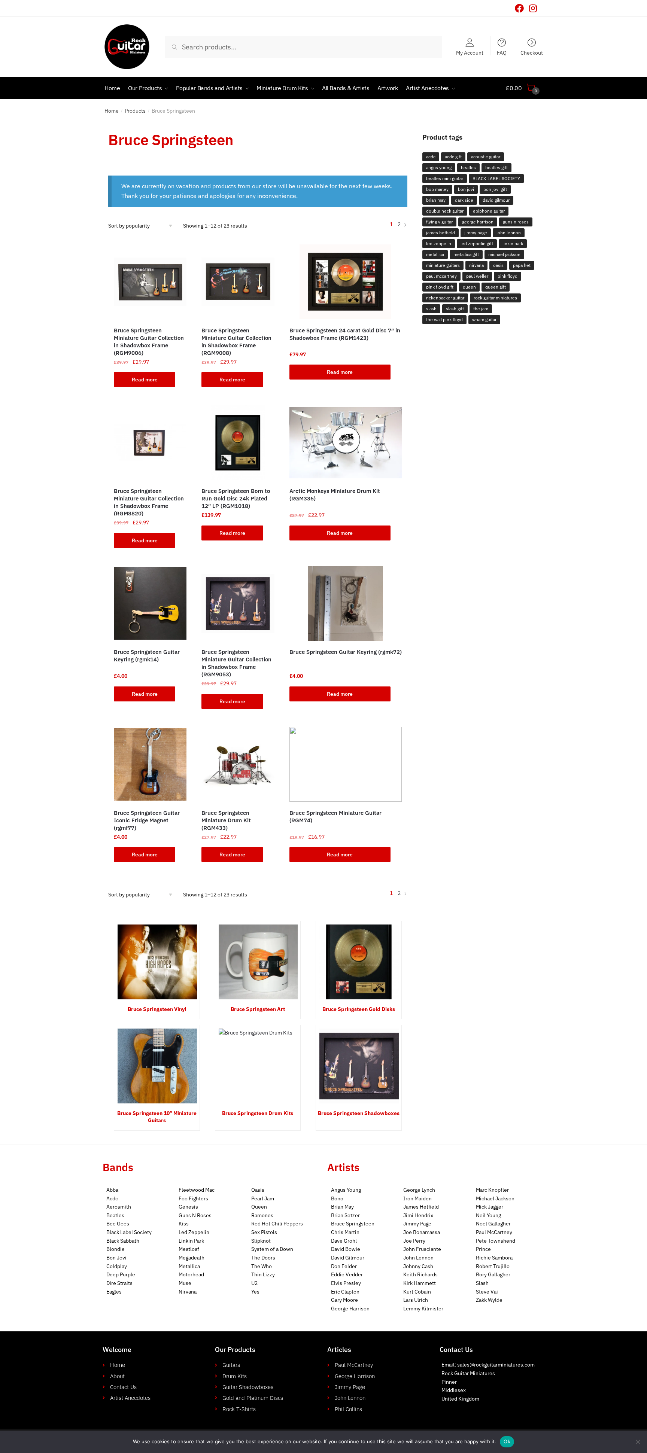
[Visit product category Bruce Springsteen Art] (258, 962)
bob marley (437, 189)
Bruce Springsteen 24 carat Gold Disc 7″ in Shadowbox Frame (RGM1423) (344, 334)
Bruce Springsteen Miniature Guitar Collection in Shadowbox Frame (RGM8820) (149, 502)
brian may (436, 200)
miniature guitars (443, 265)
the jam (480, 308)
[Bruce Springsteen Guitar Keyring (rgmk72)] (345, 603)
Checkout (531, 52)
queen (469, 287)
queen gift (495, 287)
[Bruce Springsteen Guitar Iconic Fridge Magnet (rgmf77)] (150, 764)
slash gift (455, 308)
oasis (498, 265)
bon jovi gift (495, 189)
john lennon (508, 232)
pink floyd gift (439, 287)
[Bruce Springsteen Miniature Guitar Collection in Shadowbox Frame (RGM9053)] (237, 603)
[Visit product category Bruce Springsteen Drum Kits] (258, 1066)
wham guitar (484, 319)
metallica (435, 254)
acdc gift (453, 156)
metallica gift (466, 254)
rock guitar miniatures (495, 298)
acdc (430, 156)
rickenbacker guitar (445, 298)
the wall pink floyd (444, 319)
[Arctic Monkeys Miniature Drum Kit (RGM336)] (345, 442)
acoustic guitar (485, 156)
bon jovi (466, 189)
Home (111, 110)
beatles (468, 167)
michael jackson (504, 254)
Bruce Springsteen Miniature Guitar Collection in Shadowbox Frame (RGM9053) (236, 663)
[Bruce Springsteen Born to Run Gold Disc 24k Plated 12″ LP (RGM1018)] (237, 442)
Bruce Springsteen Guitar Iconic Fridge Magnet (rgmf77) (147, 820)
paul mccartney (441, 276)
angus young (439, 167)
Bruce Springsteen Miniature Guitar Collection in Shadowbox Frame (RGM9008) (236, 341)
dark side (464, 200)
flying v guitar (439, 222)
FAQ (502, 52)
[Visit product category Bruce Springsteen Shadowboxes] (359, 1066)
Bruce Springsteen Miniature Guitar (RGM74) (335, 816)
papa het (522, 265)
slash (431, 308)
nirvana (476, 265)
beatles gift (496, 167)
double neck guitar (445, 211)
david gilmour (496, 200)
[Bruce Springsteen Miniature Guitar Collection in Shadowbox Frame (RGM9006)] (150, 281)
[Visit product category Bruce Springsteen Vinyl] (157, 962)
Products (135, 110)
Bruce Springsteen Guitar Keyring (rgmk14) (147, 655)
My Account (469, 52)
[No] (637, 1442)
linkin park (512, 243)
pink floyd (507, 276)
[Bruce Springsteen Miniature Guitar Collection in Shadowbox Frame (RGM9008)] (237, 281)
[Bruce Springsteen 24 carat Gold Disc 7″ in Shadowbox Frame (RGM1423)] (345, 281)
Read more (145, 379)
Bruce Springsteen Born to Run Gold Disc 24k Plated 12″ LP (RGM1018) (235, 498)
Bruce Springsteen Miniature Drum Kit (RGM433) (226, 820)
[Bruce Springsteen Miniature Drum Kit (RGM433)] (237, 764)
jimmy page (475, 232)
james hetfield (440, 232)
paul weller (477, 276)
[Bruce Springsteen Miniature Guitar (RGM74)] (345, 764)
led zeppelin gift (477, 243)
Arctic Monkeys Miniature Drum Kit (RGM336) (334, 494)
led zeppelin (438, 243)
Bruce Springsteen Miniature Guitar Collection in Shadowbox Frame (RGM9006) (149, 341)
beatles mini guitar (444, 178)
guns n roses (516, 222)
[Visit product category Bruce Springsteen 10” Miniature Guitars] (157, 1066)
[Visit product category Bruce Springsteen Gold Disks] (359, 962)
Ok (507, 1441)
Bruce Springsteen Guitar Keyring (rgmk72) (345, 651)
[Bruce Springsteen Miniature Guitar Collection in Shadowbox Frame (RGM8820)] (150, 442)
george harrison (477, 222)
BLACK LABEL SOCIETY (496, 178)
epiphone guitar (489, 211)
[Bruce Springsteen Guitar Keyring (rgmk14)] (150, 603)
